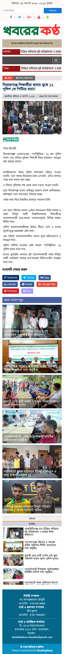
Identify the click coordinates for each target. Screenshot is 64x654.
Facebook (11, 277)
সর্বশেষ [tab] (32, 518)
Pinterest (11, 291)
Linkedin (11, 284)
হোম (9, 78)
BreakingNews (45, 650)
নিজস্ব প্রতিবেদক (26, 78)
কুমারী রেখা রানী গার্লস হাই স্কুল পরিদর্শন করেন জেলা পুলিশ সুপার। (31, 403)
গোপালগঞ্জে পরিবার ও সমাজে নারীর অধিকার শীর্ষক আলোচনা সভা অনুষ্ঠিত (30, 368)
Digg (46, 277)
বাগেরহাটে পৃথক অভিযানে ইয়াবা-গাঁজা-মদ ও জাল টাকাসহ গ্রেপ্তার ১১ (30, 473)
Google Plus (48, 284)
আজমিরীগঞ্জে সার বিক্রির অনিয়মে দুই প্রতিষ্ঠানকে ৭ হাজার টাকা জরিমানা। (26, 333)
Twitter (30, 277)
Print (28, 291)
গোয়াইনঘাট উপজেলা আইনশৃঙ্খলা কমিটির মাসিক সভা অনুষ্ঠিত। (28, 438)
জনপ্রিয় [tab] (32, 524)
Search (52, 10)
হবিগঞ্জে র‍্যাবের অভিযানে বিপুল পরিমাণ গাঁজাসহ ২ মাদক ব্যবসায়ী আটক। (27, 508)
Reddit (28, 284)
